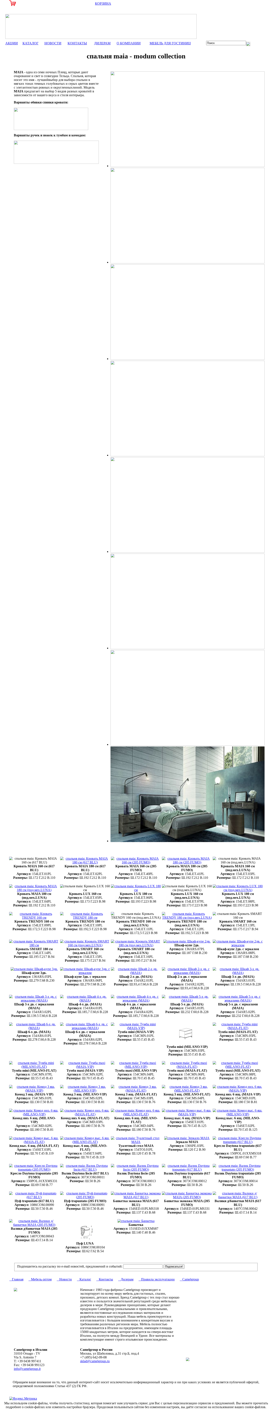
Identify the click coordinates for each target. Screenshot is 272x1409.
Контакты (104, 1279)
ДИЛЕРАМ (102, 43)
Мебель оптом (40, 1279)
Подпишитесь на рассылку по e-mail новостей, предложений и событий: (69, 1266)
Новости (64, 1279)
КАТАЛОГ (30, 43)
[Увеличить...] (85, 862)
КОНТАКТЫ (77, 43)
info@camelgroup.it (27, 1369)
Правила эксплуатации (157, 1279)
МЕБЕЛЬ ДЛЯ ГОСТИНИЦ (170, 43)
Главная (16, 1279)
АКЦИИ (11, 43)
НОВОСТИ (52, 43)
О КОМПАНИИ (129, 43)
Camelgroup (189, 1279)
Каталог (84, 1279)
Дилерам (125, 1279)
